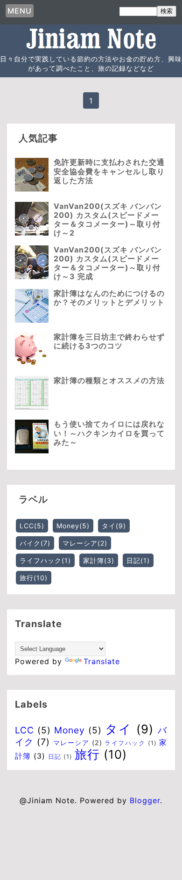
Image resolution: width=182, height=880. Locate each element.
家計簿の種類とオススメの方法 (109, 380)
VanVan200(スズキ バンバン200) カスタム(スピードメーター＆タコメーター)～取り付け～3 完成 (108, 263)
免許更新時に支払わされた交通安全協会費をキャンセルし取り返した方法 (109, 171)
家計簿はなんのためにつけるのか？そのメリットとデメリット (109, 297)
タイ (114, 526)
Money (73, 526)
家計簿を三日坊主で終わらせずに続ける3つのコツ (109, 341)
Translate (102, 661)
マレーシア (85, 543)
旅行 (34, 578)
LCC (32, 526)
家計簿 (98, 560)
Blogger (145, 800)
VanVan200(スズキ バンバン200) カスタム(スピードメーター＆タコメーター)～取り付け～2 (108, 219)
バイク (35, 543)
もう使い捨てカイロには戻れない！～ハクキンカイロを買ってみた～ (109, 432)
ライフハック (45, 560)
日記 (138, 560)
